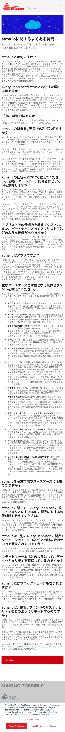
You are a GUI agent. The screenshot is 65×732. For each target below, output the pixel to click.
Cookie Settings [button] (32, 719)
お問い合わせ (10, 660)
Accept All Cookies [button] (16, 726)
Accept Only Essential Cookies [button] (43, 726)
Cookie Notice (45, 714)
